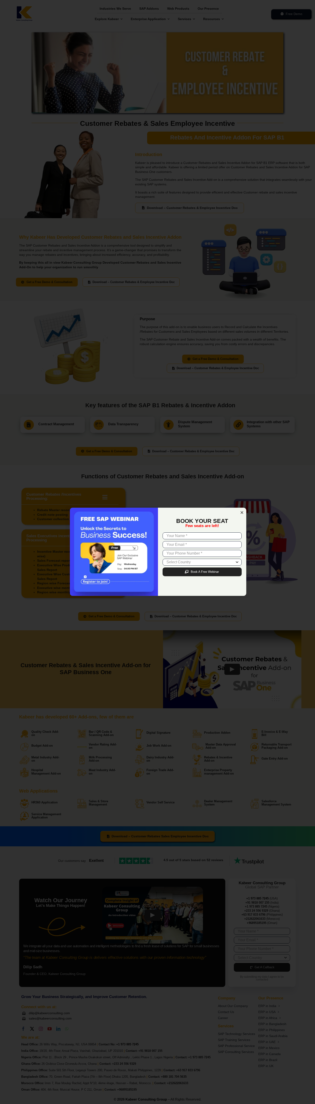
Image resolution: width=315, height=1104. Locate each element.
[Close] (242, 512)
